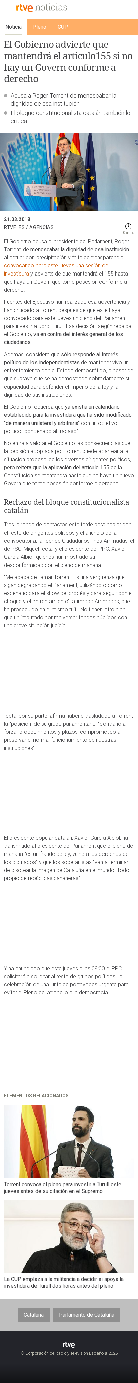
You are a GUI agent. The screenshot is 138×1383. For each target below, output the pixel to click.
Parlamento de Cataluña (86, 1315)
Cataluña (34, 1315)
